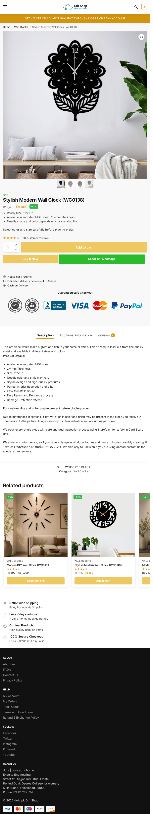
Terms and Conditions (18, 712)
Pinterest (9, 749)
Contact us (10, 675)
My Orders (10, 701)
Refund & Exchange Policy (21, 717)
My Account (11, 696)
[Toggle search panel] (136, 7)
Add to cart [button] (103, 580)
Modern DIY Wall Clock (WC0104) (28, 565)
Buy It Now (30, 259)
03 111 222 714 (23, 792)
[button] (143, 7)
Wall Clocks (21, 27)
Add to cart (84, 247)
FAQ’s (7, 669)
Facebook (10, 733)
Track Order (11, 707)
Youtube (9, 755)
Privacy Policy (12, 680)
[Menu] (9, 7)
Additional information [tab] (75, 335)
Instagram (10, 744)
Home (6, 27)
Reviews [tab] (105, 335)
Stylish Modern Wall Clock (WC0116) (98, 565)
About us (9, 664)
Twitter (7, 738)
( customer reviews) (36, 238)
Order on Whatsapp (102, 259)
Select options (35, 580)
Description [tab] (45, 335)
